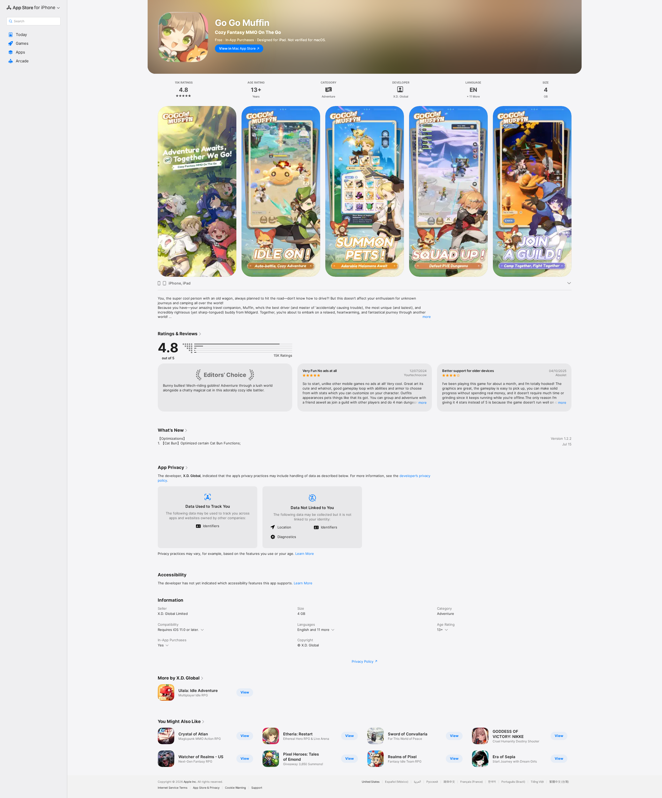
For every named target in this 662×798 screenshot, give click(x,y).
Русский (432, 781)
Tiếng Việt (537, 781)
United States (371, 781)
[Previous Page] (152, 191)
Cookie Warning (235, 787)
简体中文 (449, 781)
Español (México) (396, 781)
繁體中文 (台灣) (559, 781)
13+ (440, 630)
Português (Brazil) (513, 781)
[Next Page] (576, 191)
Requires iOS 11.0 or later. (178, 630)
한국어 (492, 781)
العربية (417, 781)
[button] (33, 35)
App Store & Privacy (206, 787)
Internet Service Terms (172, 787)
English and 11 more (313, 630)
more (427, 317)
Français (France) (471, 781)
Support (256, 787)
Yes (161, 645)
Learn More (304, 553)
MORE (422, 402)
